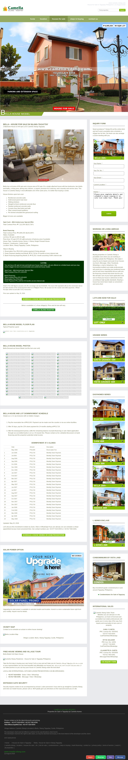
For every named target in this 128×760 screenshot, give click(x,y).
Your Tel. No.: (98, 170)
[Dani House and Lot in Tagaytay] (109, 442)
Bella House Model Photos (16, 346)
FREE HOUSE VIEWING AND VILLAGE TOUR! (22, 652)
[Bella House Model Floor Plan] (43, 332)
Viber (110, 757)
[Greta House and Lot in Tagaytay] (109, 361)
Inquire (90, 757)
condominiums (53, 745)
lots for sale (43, 745)
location (43, 19)
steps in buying (77, 19)
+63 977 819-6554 (14, 675)
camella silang (10, 745)
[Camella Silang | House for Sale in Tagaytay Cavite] (12, 12)
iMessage (120, 757)
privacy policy (96, 745)
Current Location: (99, 185)
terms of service (108, 745)
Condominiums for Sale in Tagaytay (112, 594)
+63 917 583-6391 (14, 677)
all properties (8, 748)
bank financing (77, 745)
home (32, 19)
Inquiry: (96, 192)
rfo (37, 745)
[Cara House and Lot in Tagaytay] (109, 465)
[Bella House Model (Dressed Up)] (43, 156)
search (117, 745)
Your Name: (98, 163)
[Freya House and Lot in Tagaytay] (109, 383)
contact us (93, 19)
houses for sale (58, 19)
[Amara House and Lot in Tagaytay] (109, 509)
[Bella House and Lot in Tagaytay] (109, 487)
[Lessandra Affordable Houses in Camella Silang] (109, 546)
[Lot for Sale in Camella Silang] (109, 324)
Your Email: (97, 178)
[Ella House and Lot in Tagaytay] (109, 420)
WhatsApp (101, 757)
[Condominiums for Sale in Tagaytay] (109, 573)
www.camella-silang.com (14, 752)
